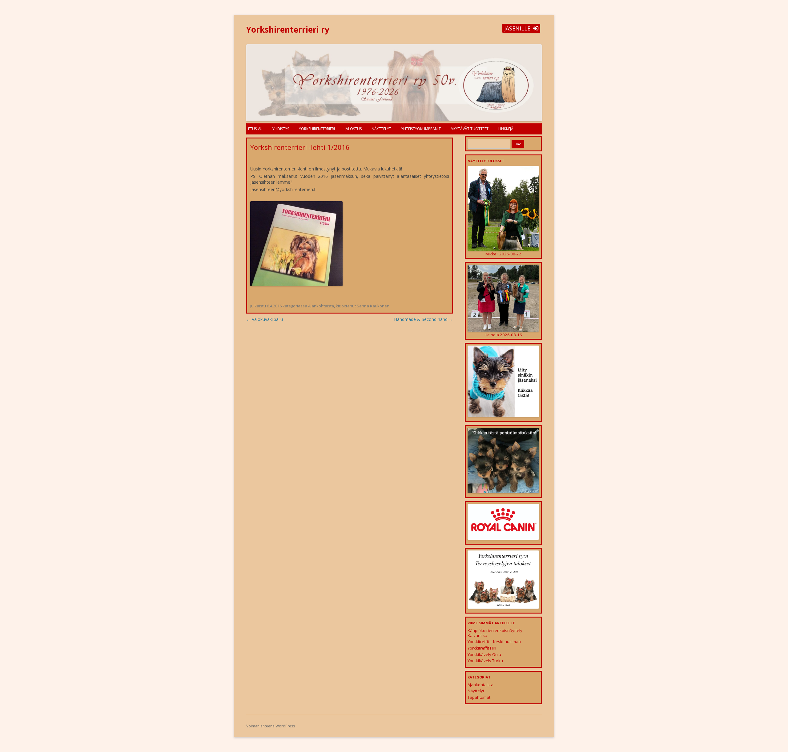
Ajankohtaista (321, 306)
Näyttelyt (381, 128)
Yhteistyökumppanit (421, 128)
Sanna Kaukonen (373, 306)
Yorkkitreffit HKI (482, 648)
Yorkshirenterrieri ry (287, 29)
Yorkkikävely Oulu (484, 654)
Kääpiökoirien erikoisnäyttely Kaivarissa (495, 633)
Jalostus (353, 128)
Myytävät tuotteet (469, 128)
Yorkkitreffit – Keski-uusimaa (494, 641)
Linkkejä (505, 128)
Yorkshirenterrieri (317, 128)
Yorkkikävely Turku (485, 660)
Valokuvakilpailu (264, 319)
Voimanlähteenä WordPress (270, 726)
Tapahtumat (479, 697)
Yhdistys (280, 128)
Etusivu (255, 128)
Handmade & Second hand (423, 319)
